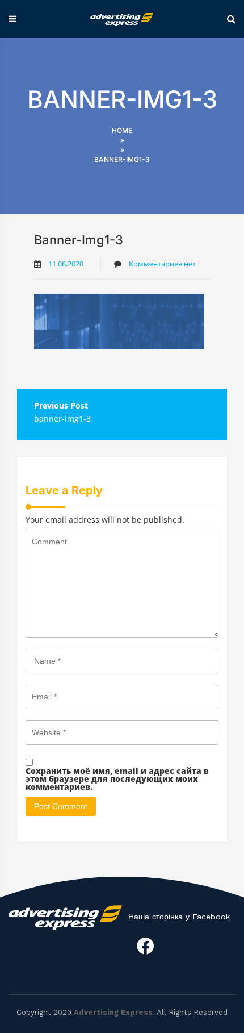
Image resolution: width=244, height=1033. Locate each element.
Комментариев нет (161, 264)
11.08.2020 (65, 264)
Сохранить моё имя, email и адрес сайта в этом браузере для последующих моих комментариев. (117, 779)
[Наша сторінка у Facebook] (145, 946)
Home (122, 130)
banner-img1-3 (62, 418)
